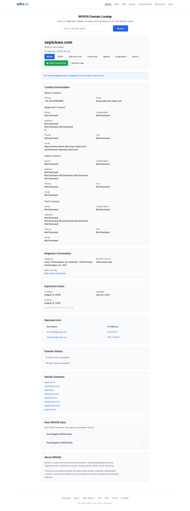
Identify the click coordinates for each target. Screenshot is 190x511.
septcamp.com (51, 394)
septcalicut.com (52, 386)
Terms (115, 498)
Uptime (132, 4)
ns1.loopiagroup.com (57, 332)
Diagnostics (121, 56)
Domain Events (145, 4)
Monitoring (160, 4)
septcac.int (49, 382)
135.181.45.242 (63, 51)
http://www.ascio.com (55, 273)
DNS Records (75, 56)
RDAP (116, 4)
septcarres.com (52, 401)
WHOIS (108, 4)
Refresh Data (77, 63)
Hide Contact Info (57, 63)
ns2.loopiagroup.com (57, 337)
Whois (50, 56)
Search (120, 28)
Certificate (92, 56)
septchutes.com (52, 405)
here (102, 75)
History (135, 56)
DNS (124, 4)
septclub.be (50, 409)
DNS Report (89, 498)
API (99, 498)
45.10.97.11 (112, 332)
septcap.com (50, 397)
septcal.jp (49, 390)
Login (170, 4)
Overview (66, 498)
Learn (76, 498)
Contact (125, 498)
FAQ (106, 498)
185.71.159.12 (113, 337)
